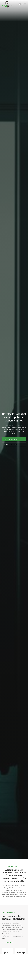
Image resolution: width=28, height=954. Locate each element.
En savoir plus (6, 942)
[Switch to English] (19, 4)
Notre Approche (9, 439)
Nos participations (10, 444)
